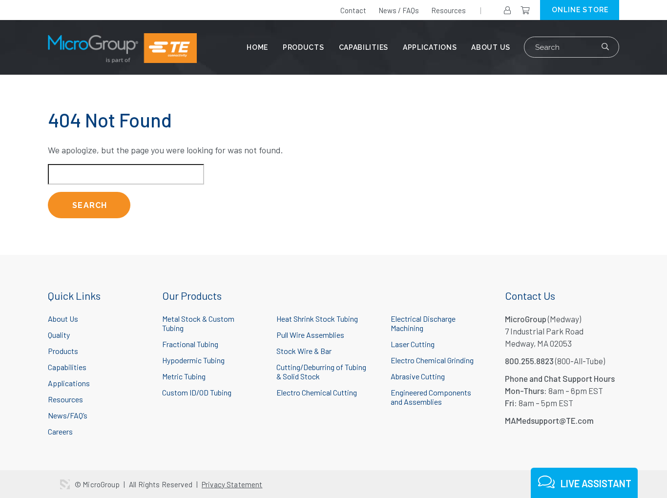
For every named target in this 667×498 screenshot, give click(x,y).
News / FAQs (398, 10)
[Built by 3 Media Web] (65, 484)
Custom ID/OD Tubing (196, 392)
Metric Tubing (184, 376)
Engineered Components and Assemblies (431, 397)
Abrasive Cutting (418, 376)
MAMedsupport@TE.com (549, 420)
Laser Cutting (413, 344)
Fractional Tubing (190, 344)
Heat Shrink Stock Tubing (317, 318)
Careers (60, 431)
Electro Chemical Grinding (432, 360)
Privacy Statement (232, 484)
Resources (448, 10)
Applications (430, 47)
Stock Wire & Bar (304, 350)
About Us (490, 47)
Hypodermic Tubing (193, 360)
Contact (353, 10)
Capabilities (363, 47)
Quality (59, 334)
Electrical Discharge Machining (423, 323)
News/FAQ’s (67, 415)
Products (303, 47)
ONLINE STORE (580, 10)
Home (257, 47)
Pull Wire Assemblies (310, 334)
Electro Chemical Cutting (316, 392)
